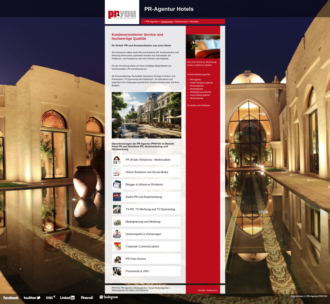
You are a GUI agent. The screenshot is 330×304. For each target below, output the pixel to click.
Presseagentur (197, 86)
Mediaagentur (196, 89)
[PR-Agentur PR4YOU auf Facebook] (11, 299)
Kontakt (194, 21)
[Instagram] (109, 299)
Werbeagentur (197, 98)
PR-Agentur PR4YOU (317, 296)
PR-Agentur (152, 21)
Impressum (212, 290)
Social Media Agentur (200, 95)
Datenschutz (297, 296)
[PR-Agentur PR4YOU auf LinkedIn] (68, 299)
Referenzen (181, 21)
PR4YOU (116, 288)
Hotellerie (205, 105)
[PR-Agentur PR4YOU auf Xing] (50, 299)
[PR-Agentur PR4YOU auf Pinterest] (89, 299)
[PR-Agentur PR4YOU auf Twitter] (32, 299)
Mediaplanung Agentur (200, 92)
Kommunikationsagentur (198, 74)
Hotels (193, 105)
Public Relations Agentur (201, 83)
